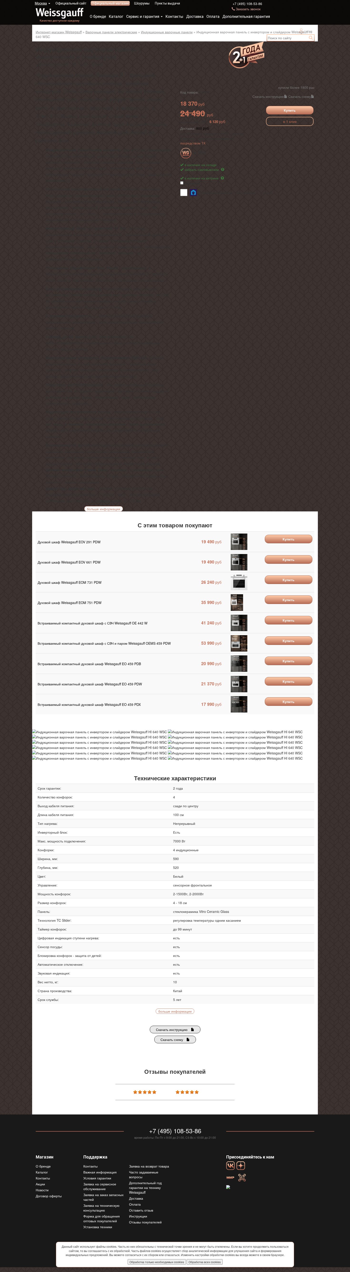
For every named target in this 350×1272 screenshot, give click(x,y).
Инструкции (138, 1216)
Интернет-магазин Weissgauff (59, 32)
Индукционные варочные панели (167, 32)
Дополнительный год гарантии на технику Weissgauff (145, 1187)
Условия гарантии (97, 1178)
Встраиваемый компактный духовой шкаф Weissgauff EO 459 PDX (89, 704)
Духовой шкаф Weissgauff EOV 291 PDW (69, 541)
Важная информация (100, 1172)
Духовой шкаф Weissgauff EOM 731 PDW (69, 582)
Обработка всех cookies (205, 1262)
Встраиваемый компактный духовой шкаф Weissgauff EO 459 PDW (90, 684)
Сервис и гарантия (142, 16)
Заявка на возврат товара (149, 1166)
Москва (41, 3)
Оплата (213, 16)
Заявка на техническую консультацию (101, 1208)
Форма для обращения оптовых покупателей (101, 1218)
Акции (40, 1184)
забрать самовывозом (202, 169)
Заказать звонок (248, 8)
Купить (290, 110)
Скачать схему (299, 96)
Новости (42, 1190)
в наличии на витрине (202, 178)
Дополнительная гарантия (246, 16)
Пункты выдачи (167, 3)
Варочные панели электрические (111, 32)
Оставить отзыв (141, 1210)
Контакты (174, 16)
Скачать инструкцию (268, 96)
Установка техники (97, 1226)
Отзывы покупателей (145, 1222)
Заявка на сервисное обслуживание (99, 1186)
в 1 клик (290, 121)
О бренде (98, 16)
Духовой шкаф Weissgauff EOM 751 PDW (69, 602)
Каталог (116, 16)
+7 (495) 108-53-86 (247, 3)
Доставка (195, 16)
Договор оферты (49, 1195)
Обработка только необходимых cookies (157, 1262)
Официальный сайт (70, 3)
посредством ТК (192, 143)
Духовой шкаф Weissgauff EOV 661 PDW (69, 562)
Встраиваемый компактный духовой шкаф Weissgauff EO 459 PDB (89, 663)
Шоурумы (142, 3)
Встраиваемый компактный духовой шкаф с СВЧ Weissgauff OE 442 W (92, 623)
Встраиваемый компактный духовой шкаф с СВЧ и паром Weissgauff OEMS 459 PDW (104, 643)
